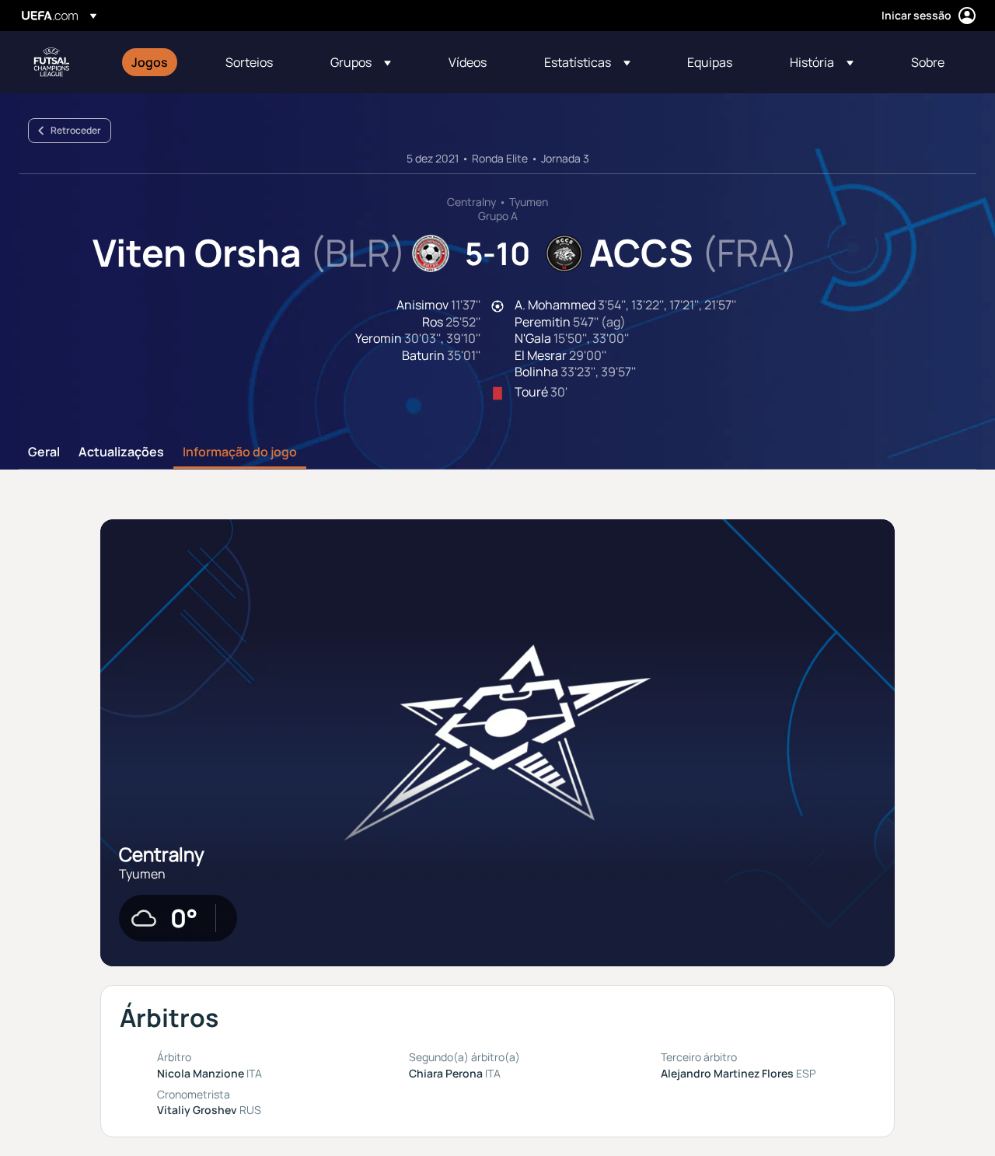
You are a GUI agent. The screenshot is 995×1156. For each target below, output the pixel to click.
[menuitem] (159, 62)
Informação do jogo (240, 452)
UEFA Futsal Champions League (51, 62)
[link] (149, 62)
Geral (44, 452)
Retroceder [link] (76, 130)
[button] (360, 62)
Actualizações (121, 452)
